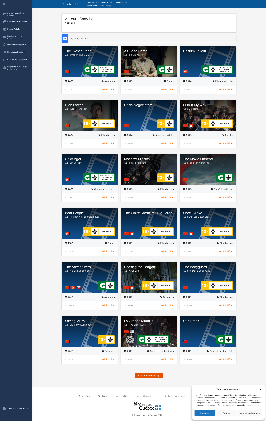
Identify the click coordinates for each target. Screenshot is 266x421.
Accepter (204, 413)
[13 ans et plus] (87, 123)
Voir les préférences (250, 413)
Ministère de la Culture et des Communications (107, 2)
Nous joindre (84, 396)
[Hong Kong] (186, 71)
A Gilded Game (136, 52)
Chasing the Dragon (139, 268)
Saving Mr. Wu (79, 322)
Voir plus (106, 89)
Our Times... (192, 321)
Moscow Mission (137, 160)
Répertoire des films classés (99, 5)
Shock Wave (195, 214)
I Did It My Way (194, 106)
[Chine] (68, 71)
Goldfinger (73, 160)
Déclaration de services (175, 396)
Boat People (82, 214)
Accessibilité (121, 396)
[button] (260, 389)
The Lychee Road (78, 52)
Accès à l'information (146, 396)
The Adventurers (78, 268)
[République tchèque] (79, 287)
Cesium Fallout (194, 51)
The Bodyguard (196, 268)
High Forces (76, 106)
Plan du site (102, 396)
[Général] (86, 69)
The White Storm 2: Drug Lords (148, 213)
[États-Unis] (132, 332)
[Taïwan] (186, 341)
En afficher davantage (149, 375)
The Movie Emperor (198, 160)
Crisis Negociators (138, 105)
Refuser (227, 413)
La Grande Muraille (139, 322)
